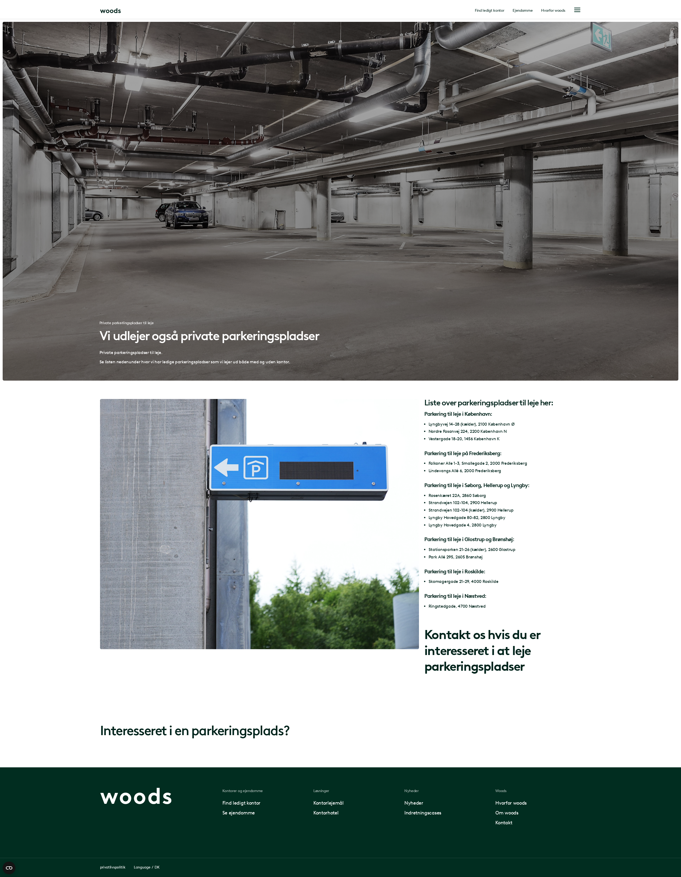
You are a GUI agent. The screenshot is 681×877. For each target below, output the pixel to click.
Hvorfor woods (553, 11)
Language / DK (147, 867)
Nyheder (413, 803)
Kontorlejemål (328, 803)
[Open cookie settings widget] (9, 868)
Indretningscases (422, 813)
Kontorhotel (325, 813)
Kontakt (503, 823)
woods (136, 796)
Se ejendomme (238, 813)
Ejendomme (523, 11)
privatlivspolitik (113, 867)
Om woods (506, 813)
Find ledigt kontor (489, 11)
